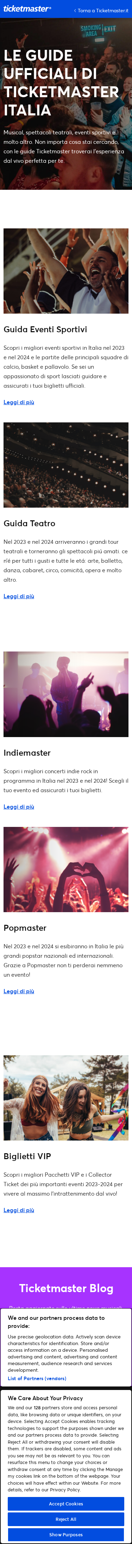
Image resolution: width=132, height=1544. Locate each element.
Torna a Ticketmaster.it (103, 10)
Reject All (66, 1519)
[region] (66, 1426)
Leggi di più (19, 402)
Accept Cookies (66, 1503)
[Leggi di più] (66, 311)
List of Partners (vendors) (37, 1378)
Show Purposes (66, 1534)
